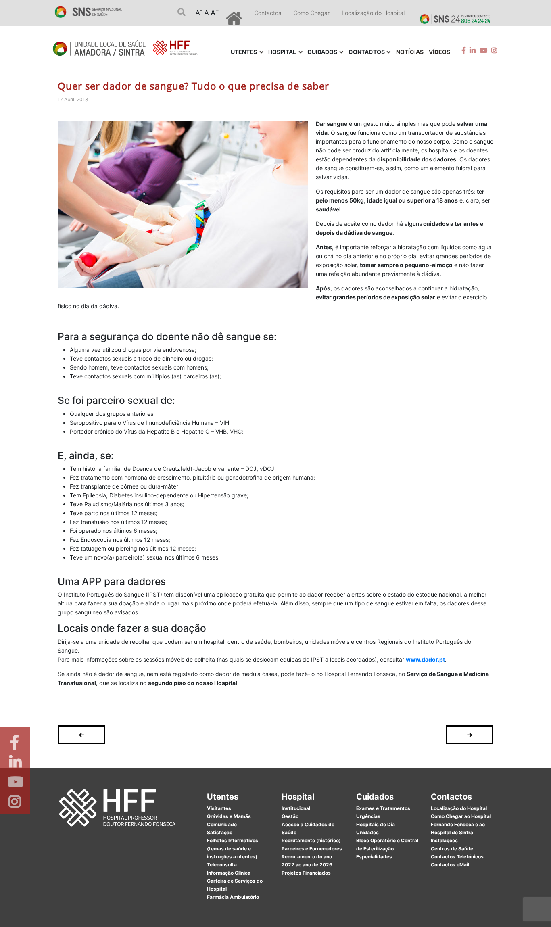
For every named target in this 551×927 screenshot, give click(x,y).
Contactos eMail (450, 865)
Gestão (290, 816)
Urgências (368, 816)
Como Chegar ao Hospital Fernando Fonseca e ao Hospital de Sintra (461, 824)
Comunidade (222, 824)
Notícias (410, 51)
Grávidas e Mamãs (229, 816)
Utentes (222, 797)
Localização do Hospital (373, 12)
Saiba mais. (363, 912)
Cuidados (375, 797)
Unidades (367, 832)
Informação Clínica (228, 873)
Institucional (296, 808)
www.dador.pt (425, 659)
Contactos (267, 12)
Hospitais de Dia (375, 824)
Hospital (298, 797)
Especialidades (374, 857)
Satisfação (219, 832)
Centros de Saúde (452, 849)
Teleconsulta (222, 865)
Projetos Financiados (306, 873)
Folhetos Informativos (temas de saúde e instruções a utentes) (232, 848)
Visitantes (219, 808)
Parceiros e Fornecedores (312, 849)
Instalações (444, 840)
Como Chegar (311, 12)
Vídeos (439, 51)
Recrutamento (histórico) (311, 840)
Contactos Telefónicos (457, 857)
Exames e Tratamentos (383, 808)
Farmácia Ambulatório (233, 897)
